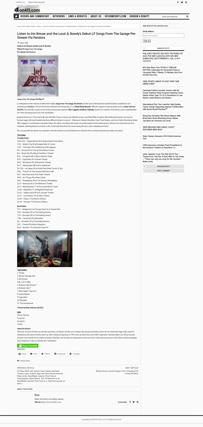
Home (28, 26)
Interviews (59, 16)
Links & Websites (77, 16)
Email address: (148, 31)
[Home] (16, 16)
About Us (95, 16)
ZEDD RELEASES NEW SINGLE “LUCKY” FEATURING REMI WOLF (159, 128)
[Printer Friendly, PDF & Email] (27, 346)
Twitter (20, 324)
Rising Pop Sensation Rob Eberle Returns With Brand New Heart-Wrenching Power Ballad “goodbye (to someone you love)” (161, 118)
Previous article (26, 368)
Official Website (23, 315)
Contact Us (20, 2)
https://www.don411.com (51, 402)
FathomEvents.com (115, 16)
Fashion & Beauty (139, 16)
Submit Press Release (36, 2)
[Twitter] (182, 2)
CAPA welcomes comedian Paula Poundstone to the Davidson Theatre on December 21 (162, 146)
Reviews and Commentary (34, 16)
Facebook (21, 318)
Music (28, 361)
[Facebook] (178, 2)
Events (22, 361)
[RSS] (186, 2)
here (40, 130)
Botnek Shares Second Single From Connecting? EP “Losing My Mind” (117, 372)
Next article (132, 368)
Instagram (21, 321)
